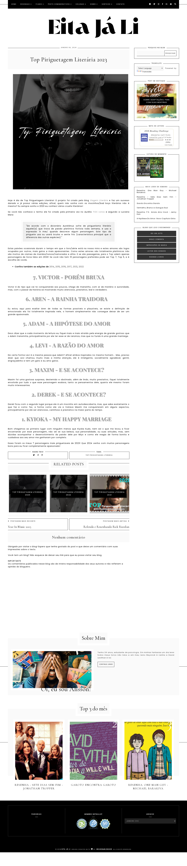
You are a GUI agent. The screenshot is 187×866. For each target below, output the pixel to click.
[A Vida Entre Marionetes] (157, 177)
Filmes (39, 4)
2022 (81, 266)
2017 (69, 266)
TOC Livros (99, 212)
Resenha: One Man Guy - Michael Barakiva (156, 191)
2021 (75, 266)
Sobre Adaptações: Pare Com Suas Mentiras (156, 101)
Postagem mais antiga (115, 521)
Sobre (93, 4)
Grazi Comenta (156, 239)
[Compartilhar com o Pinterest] (42, 455)
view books (168, 145)
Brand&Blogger (104, 849)
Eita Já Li (66, 849)
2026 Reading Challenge (156, 130)
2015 (57, 266)
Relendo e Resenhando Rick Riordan (106, 527)
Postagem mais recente (23, 521)
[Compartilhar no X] (34, 455)
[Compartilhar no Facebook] (38, 455)
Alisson (154, 135)
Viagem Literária (99, 200)
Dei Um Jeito (156, 233)
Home (13, 4)
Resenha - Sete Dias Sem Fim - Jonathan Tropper (156, 198)
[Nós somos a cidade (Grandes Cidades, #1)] (143, 176)
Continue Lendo (106, 664)
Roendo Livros (156, 257)
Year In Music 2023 (19, 527)
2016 (63, 266)
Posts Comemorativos (59, 4)
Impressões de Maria (156, 245)
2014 (51, 266)
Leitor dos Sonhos (156, 251)
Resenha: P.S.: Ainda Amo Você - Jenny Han (156, 213)
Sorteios (106, 4)
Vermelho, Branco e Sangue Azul (152, 208)
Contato (120, 4)
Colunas (80, 4)
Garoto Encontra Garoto (148, 203)
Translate (146, 71)
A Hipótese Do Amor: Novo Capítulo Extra (156, 218)
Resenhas (25, 4)
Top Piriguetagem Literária (99, 455)
